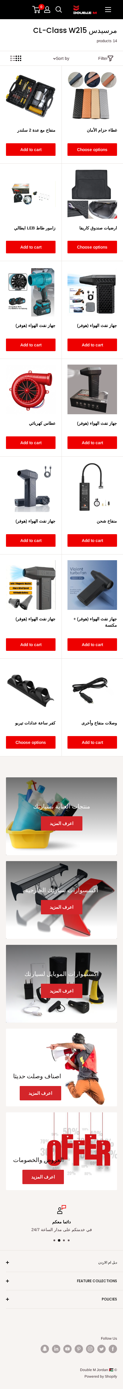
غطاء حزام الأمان (102, 130)
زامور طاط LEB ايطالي (35, 228)
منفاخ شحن (107, 521)
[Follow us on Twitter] (101, 1349)
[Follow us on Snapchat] (45, 1349)
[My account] (47, 9)
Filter (103, 58)
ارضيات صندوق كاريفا (98, 228)
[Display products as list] (13, 58)
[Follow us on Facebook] (113, 1349)
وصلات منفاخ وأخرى (99, 723)
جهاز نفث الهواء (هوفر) (97, 325)
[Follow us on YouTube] (67, 1349)
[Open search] (59, 9)
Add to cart (30, 149)
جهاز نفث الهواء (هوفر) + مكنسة (95, 622)
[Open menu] (108, 9)
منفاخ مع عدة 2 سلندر (36, 130)
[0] (36, 9)
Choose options (92, 149)
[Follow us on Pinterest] (79, 1349)
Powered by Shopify (100, 1376)
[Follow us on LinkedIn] (56, 1349)
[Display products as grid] (18, 58)
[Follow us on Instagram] (90, 1349)
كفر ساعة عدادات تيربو (35, 723)
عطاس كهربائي (42, 423)
